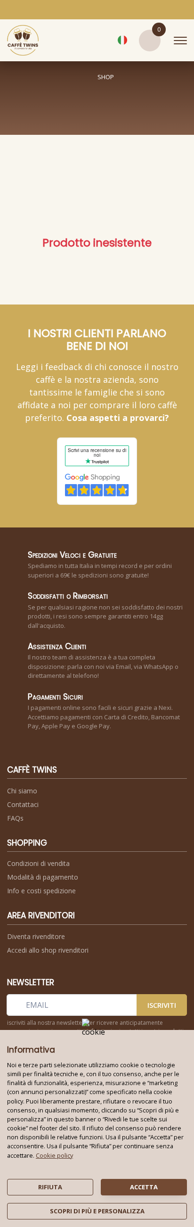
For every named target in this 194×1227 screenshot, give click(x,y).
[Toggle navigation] (180, 40)
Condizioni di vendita (38, 863)
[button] (101, 40)
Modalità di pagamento (42, 877)
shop (105, 77)
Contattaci (23, 804)
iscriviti (161, 1005)
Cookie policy (54, 1155)
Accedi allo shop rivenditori (48, 950)
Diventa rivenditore (36, 936)
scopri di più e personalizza (97, 1211)
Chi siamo (22, 790)
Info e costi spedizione (41, 890)
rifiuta (50, 1187)
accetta (144, 1187)
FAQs (15, 818)
